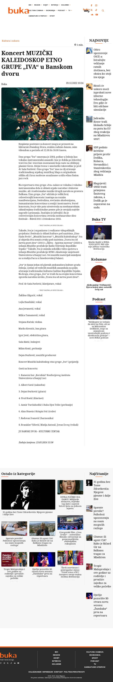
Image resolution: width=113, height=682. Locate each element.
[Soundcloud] (92, 15)
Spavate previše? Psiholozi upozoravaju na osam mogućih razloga (14, 542)
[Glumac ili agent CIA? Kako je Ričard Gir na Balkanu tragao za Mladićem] (42, 528)
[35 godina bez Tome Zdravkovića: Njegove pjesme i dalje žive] (28, 495)
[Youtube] (97, 15)
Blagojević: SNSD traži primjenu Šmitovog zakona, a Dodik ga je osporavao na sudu (102, 195)
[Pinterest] (11, 158)
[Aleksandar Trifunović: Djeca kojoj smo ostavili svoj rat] (98, 273)
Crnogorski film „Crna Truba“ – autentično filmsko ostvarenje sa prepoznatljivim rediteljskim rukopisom (70, 538)
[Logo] (18, 10)
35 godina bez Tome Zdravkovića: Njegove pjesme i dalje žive (28, 513)
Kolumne (99, 259)
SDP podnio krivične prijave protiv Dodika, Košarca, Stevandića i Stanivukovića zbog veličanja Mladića (102, 161)
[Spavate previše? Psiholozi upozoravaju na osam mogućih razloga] (14, 528)
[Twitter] (91, 10)
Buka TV (99, 219)
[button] (103, 11)
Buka (4, 84)
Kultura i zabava (10, 41)
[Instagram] (96, 5)
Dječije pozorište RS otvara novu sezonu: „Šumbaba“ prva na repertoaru (42, 572)
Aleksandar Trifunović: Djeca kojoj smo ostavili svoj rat (99, 287)
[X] (11, 151)
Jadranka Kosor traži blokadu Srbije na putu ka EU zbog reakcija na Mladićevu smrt (102, 128)
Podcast (98, 299)
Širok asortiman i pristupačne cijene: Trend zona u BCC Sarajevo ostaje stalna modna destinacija (70, 572)
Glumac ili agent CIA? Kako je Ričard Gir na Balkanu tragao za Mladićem (42, 542)
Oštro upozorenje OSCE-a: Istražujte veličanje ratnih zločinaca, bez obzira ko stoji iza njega (102, 63)
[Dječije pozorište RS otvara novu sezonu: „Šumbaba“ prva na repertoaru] (42, 559)
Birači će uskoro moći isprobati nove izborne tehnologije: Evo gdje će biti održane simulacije (102, 97)
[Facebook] (91, 5)
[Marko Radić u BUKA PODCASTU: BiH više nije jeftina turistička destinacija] (99, 232)
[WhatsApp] (11, 164)
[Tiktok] (96, 10)
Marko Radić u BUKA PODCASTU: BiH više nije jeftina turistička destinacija (99, 245)
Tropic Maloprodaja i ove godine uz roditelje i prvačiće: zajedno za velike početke (14, 573)
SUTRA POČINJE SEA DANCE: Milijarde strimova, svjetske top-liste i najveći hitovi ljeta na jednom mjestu (70, 503)
